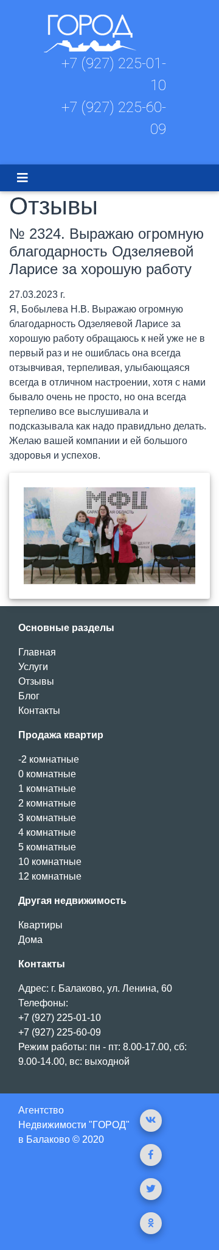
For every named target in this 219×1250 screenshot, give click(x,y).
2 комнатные (47, 803)
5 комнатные (47, 847)
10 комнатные (50, 861)
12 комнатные (50, 876)
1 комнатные (47, 788)
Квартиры (40, 925)
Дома (30, 939)
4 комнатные (47, 832)
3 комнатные (47, 818)
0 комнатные (47, 774)
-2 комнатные (48, 759)
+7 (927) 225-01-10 (59, 1017)
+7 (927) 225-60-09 (59, 1032)
